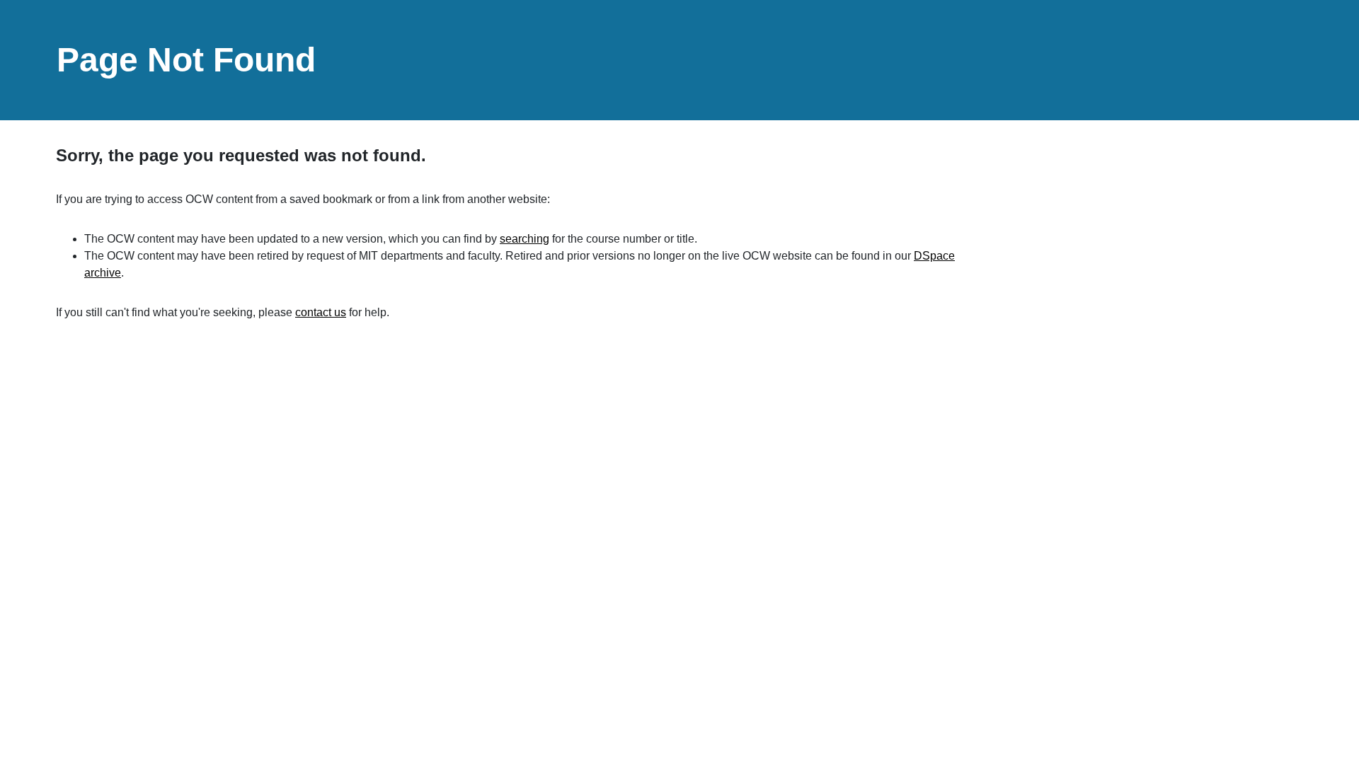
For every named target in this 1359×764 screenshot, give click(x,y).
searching (524, 239)
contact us (320, 312)
